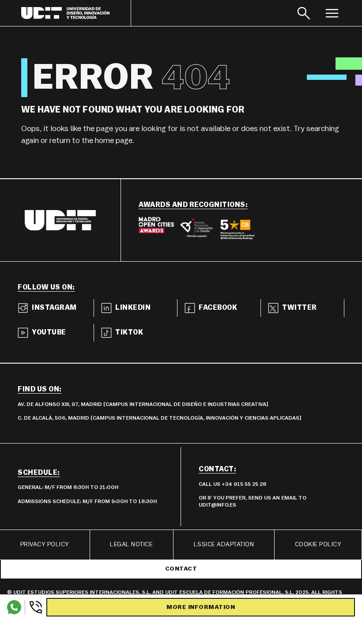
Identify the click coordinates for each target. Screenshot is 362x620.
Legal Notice (131, 544)
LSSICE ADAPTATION (224, 544)
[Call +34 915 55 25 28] (34, 607)
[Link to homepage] (76, 13)
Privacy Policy (44, 544)
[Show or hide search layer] (304, 13)
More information (200, 607)
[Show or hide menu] (332, 13)
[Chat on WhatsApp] (14, 607)
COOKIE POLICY (318, 544)
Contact (181, 569)
